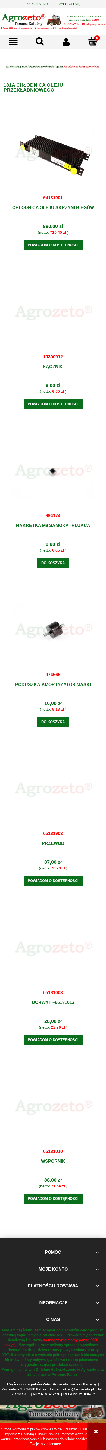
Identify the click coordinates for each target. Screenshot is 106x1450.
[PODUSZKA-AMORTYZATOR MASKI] (53, 630)
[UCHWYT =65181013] (53, 948)
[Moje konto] (66, 41)
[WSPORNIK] (53, 1107)
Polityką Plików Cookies (40, 1434)
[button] (13, 41)
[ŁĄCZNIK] (53, 312)
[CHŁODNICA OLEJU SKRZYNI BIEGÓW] (53, 153)
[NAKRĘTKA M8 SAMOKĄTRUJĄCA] (53, 471)
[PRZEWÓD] (53, 789)
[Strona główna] (53, 21)
